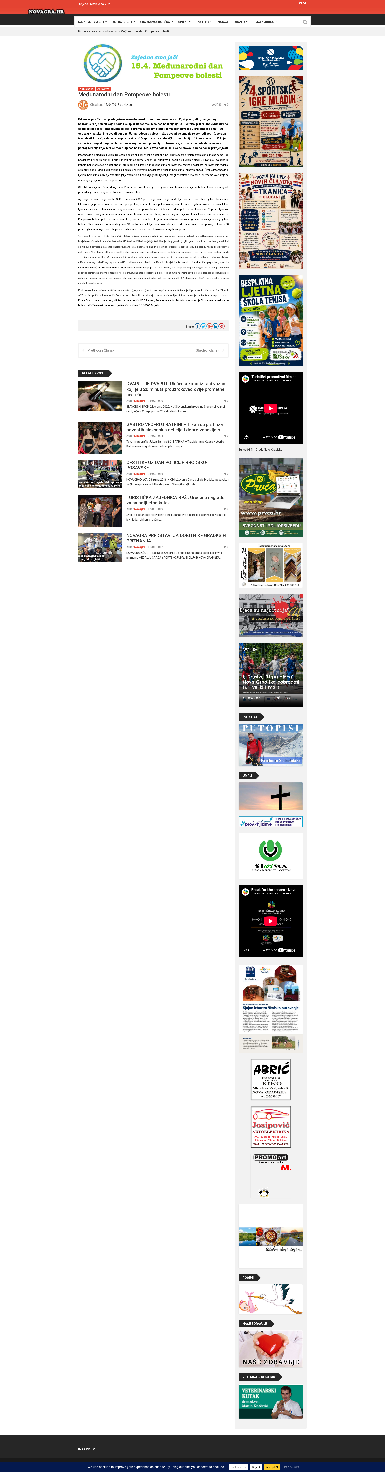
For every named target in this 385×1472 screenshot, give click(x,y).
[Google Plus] (210, 326)
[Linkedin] (216, 326)
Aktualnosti (122, 22)
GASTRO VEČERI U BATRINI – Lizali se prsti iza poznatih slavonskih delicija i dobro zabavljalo (174, 427)
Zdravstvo (95, 31)
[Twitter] (305, 3)
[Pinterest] (222, 326)
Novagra (129, 104)
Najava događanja (231, 22)
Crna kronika (263, 22)
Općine (183, 22)
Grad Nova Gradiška (155, 22)
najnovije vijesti (91, 22)
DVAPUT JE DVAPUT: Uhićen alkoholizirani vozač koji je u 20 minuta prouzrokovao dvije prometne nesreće (175, 389)
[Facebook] (297, 3)
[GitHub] (301, 3)
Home (82, 31)
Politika (203, 22)
